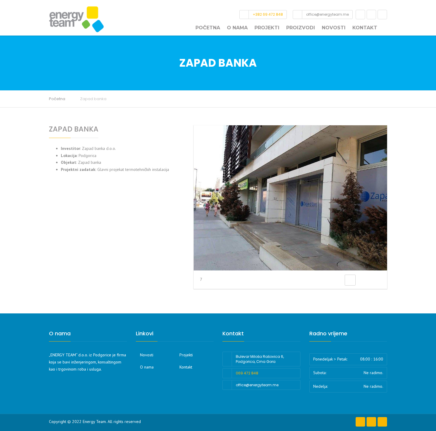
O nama (237, 28)
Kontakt (364, 28)
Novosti (334, 28)
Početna (207, 28)
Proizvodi (300, 28)
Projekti (266, 28)
